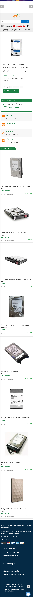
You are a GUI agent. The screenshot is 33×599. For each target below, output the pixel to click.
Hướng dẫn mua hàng (10, 559)
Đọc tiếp (3, 287)
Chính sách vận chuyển (11, 571)
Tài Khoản (8, 26)
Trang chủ (5, 29)
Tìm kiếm (24, 21)
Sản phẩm (14, 29)
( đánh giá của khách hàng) (18, 71)
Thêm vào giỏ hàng (12, 91)
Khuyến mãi (20, 26)
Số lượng (5, 87)
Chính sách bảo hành (10, 568)
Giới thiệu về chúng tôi (11, 552)
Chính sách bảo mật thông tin (13, 574)
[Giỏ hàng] (27, 26)
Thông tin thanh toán (10, 556)
